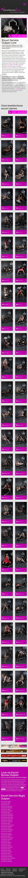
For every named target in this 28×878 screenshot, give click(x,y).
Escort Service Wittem (6, 801)
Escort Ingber (10, 64)
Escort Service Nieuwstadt (7, 837)
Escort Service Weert (5, 848)
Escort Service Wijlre (5, 803)
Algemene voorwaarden (7, 874)
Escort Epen (20, 64)
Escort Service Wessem (6, 845)
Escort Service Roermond (6, 847)
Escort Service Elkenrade (6, 807)
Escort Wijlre (15, 63)
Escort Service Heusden (6, 851)
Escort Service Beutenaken (7, 818)
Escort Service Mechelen (6, 806)
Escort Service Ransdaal (6, 820)
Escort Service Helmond (6, 855)
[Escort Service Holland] (14, 755)
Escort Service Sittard (6, 836)
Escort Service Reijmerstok (7, 815)
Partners (14, 870)
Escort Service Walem (6, 828)
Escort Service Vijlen (5, 823)
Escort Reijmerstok (11, 66)
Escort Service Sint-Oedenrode (8, 858)
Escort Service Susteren (6, 839)
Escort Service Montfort (6, 842)
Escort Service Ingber (6, 809)
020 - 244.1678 (19, 36)
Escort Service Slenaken (6, 831)
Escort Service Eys (5, 804)
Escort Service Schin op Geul (7, 825)
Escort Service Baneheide (7, 814)
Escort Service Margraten (6, 826)
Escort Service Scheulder (6, 811)
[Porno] (14, 746)
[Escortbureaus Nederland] (14, 751)
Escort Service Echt (5, 841)
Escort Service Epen (5, 812)
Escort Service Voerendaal (7, 817)
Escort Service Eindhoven (6, 856)
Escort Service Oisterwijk (6, 861)
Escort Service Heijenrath (6, 821)
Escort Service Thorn (5, 844)
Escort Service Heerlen (6, 833)
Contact (21, 870)
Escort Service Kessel (6, 850)
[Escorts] (14, 760)
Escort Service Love (4, 875)
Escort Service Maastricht (6, 834)
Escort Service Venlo (5, 853)
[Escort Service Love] (12, 9)
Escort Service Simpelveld (7, 829)
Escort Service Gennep (6, 859)
